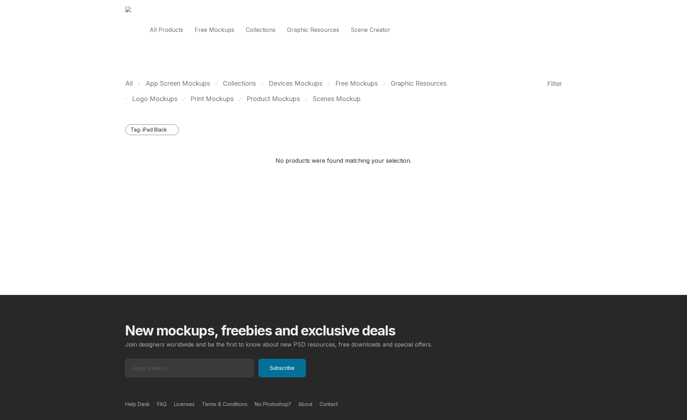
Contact (329, 404)
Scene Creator (370, 29)
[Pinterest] (547, 404)
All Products (166, 29)
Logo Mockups (154, 98)
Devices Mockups (295, 83)
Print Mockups (212, 98)
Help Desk (137, 404)
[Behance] (536, 404)
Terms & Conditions (225, 404)
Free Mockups (214, 29)
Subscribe (282, 367)
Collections (261, 29)
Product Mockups (273, 98)
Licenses (184, 404)
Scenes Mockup (337, 98)
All (129, 83)
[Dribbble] (559, 404)
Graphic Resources (313, 29)
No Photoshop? (273, 404)
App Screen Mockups (178, 83)
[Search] (559, 30)
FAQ (162, 404)
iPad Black (149, 130)
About (305, 404)
